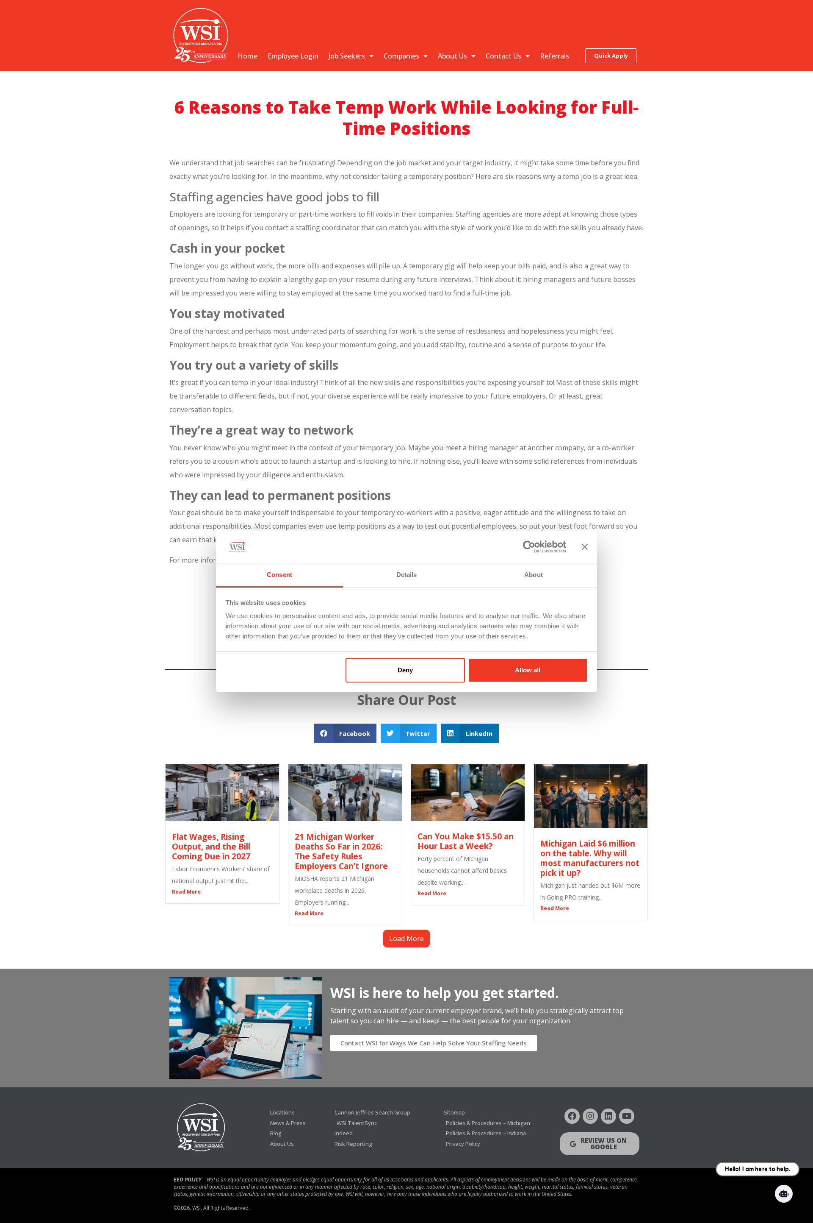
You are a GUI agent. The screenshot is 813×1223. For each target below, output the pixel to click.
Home (247, 56)
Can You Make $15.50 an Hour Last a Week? (466, 841)
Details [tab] (406, 574)
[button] (345, 733)
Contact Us (503, 56)
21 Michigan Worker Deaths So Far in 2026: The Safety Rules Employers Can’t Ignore (341, 851)
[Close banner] (585, 547)
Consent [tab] (279, 574)
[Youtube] (626, 1116)
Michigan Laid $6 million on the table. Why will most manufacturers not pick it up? (589, 858)
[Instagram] (590, 1116)
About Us (452, 56)
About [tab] (533, 574)
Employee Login (293, 56)
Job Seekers (347, 56)
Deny (405, 670)
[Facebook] (572, 1116)
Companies (401, 56)
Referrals (554, 56)
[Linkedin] (608, 1116)
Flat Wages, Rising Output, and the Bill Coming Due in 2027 (211, 846)
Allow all (527, 670)
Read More (186, 891)
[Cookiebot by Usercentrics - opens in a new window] (529, 546)
